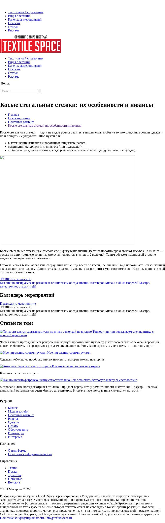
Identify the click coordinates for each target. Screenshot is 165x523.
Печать (13, 426)
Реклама (13, 30)
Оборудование (18, 429)
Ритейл (13, 418)
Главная (13, 114)
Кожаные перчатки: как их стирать (76, 366)
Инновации (16, 433)
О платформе (17, 450)
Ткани (12, 468)
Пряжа (12, 471)
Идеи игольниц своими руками (69, 352)
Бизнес (13, 407)
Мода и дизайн (18, 411)
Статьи (13, 26)
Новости (14, 23)
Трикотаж (14, 475)
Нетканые (15, 478)
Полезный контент (21, 122)
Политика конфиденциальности (30, 454)
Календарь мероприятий (25, 19)
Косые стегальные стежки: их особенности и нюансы (44, 125)
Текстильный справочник (25, 12)
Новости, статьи (19, 118)
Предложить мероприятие (18, 303)
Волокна (14, 482)
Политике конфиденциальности (22, 518)
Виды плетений (19, 16)
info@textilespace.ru (59, 518)
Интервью (15, 437)
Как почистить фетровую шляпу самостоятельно (104, 380)
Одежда (13, 422)
